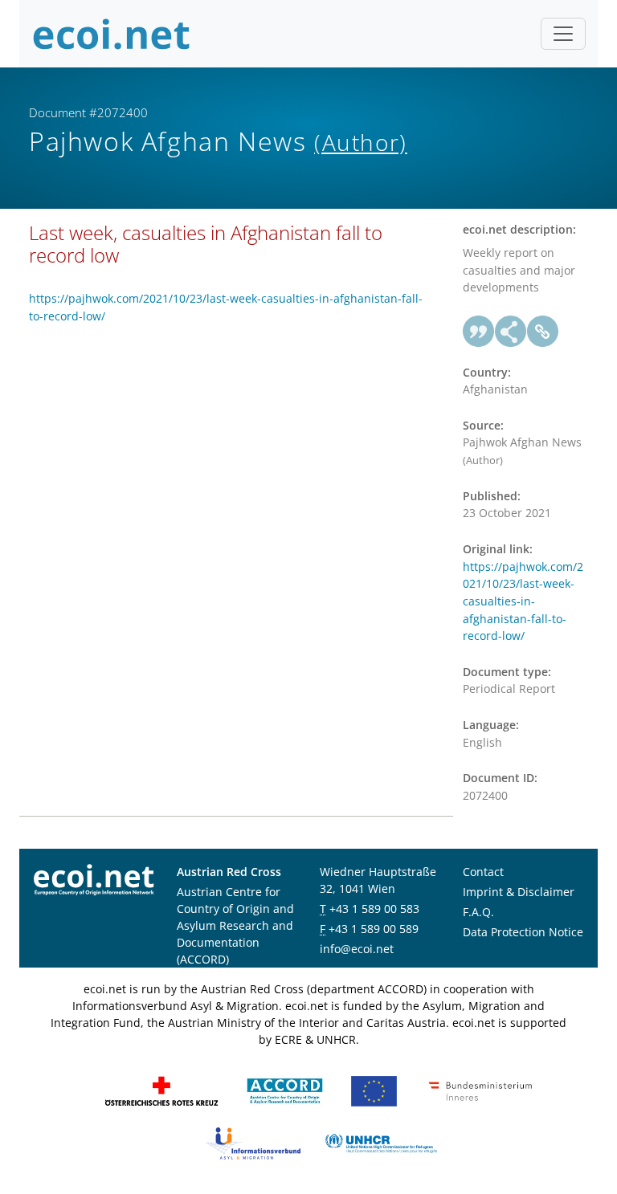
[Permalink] (543, 332)
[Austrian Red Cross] (161, 1090)
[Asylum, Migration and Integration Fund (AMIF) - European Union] (374, 1090)
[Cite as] (479, 332)
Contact (483, 871)
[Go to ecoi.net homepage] (111, 33)
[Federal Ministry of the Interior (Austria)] (480, 1090)
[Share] (511, 332)
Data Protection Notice (523, 931)
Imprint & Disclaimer (518, 891)
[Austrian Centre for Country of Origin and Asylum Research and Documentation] (284, 1090)
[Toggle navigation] (563, 34)
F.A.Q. (478, 911)
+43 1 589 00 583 (374, 908)
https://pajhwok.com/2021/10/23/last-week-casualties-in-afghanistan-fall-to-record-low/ (523, 601)
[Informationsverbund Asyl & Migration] (253, 1142)
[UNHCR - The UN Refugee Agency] (381, 1142)
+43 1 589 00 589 (374, 928)
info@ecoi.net (357, 948)
